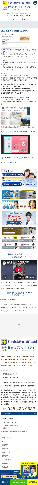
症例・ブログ (6, 452)
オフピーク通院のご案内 (9, 163)
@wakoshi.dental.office (8, 299)
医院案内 (5, 445)
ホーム (4, 441)
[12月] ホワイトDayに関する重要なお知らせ (17, 158)
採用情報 (5, 463)
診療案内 (5, 449)
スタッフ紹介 (6, 460)
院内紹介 (5, 456)
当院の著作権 (6, 467)
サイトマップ (6, 438)
